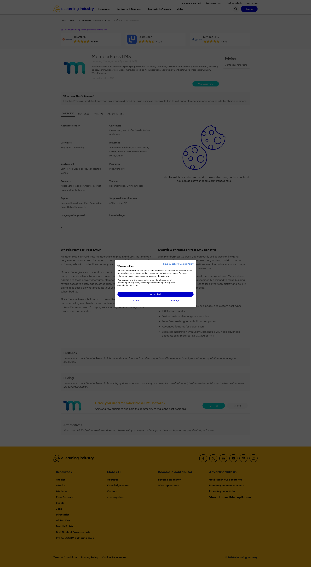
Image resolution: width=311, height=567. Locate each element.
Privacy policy (170, 263)
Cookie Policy (186, 263)
